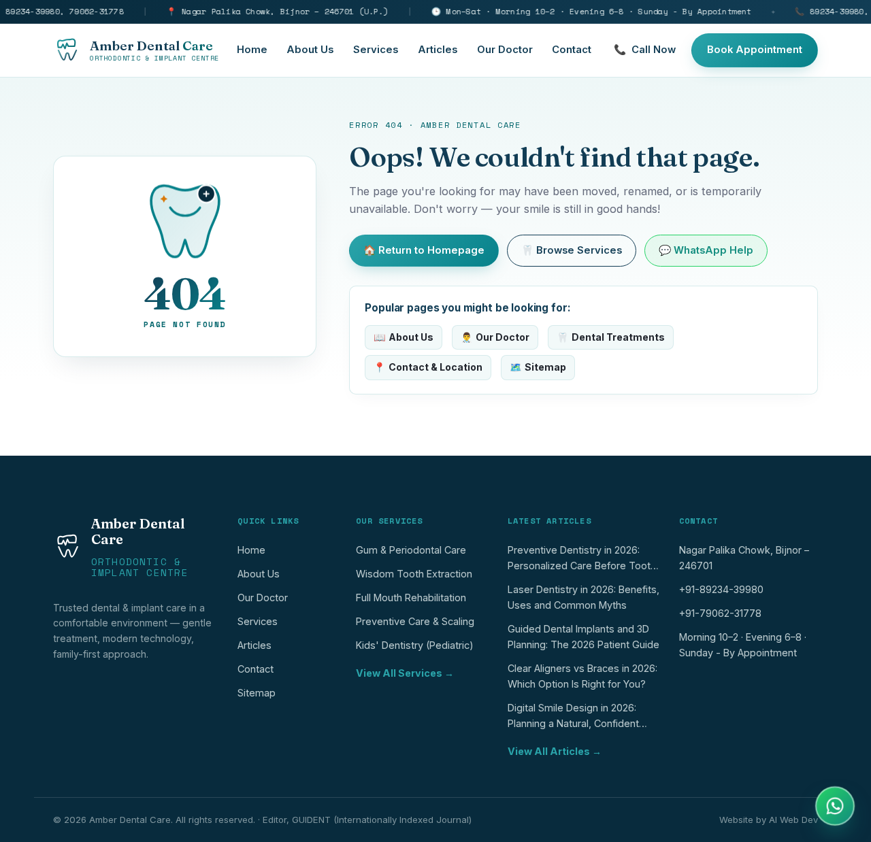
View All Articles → (555, 751)
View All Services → (405, 673)
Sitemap (256, 692)
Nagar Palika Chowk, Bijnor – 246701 (744, 557)
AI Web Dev (793, 819)
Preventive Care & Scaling (415, 621)
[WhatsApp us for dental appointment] (835, 806)
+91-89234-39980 (721, 589)
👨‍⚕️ (495, 337)
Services (376, 50)
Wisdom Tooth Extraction (414, 573)
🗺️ (538, 367)
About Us (310, 50)
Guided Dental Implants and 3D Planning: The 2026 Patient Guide (583, 636)
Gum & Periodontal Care (411, 550)
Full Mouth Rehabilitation (411, 597)
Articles (438, 50)
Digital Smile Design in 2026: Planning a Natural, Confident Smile (573, 718)
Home (252, 50)
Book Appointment (754, 50)
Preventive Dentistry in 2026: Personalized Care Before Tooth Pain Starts (582, 560)
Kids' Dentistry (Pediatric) (415, 645)
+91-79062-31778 (720, 613)
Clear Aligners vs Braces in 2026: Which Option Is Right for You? (582, 676)
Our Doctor (505, 50)
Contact (571, 50)
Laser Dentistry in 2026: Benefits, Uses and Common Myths (583, 597)
